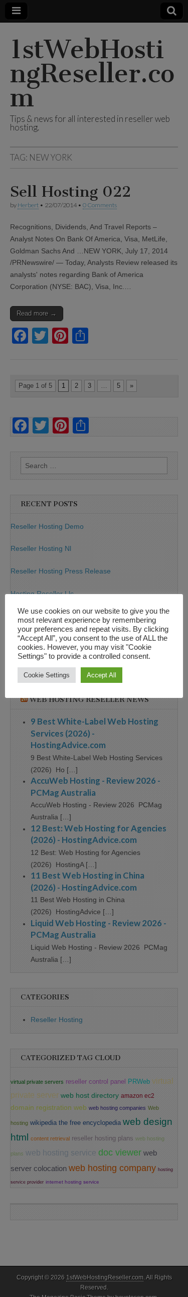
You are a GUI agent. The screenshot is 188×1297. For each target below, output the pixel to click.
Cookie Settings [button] (47, 675)
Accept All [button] (101, 675)
